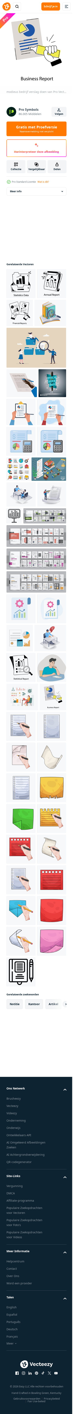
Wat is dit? (43, 182)
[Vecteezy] (6, 6)
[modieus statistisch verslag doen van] (20, 811)
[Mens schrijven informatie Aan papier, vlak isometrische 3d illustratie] (22, 782)
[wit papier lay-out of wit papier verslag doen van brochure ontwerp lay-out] (35, 672)
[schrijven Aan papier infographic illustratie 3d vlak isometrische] (20, 608)
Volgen (59, 114)
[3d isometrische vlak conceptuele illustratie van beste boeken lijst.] (23, 557)
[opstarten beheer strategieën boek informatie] (22, 340)
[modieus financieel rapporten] (50, 310)
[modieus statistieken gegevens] (20, 280)
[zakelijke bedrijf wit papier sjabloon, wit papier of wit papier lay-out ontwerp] (27, 629)
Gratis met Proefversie (36, 129)
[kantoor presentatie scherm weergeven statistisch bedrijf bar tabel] (44, 603)
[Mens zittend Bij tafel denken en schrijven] (20, 842)
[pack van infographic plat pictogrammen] (48, 526)
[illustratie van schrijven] (48, 901)
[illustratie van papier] (20, 932)
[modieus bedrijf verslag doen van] (19, 900)
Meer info (15, 188)
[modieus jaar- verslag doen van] (20, 311)
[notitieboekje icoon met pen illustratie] (20, 1392)
